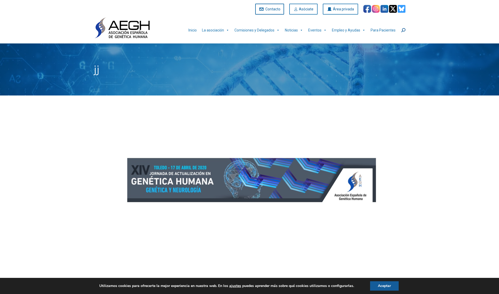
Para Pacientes (383, 30)
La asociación (213, 30)
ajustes (235, 286)
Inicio (192, 30)
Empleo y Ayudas (346, 30)
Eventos (314, 30)
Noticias (291, 30)
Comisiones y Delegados (254, 30)
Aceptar (384, 285)
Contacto (272, 9)
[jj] (249, 185)
